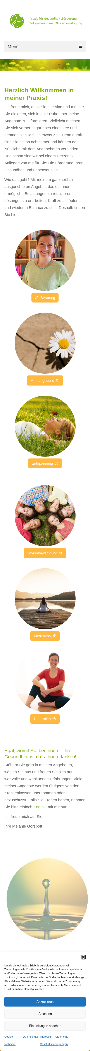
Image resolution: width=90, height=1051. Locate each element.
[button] (83, 957)
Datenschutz (30, 1036)
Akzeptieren (45, 1001)
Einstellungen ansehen (45, 1026)
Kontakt (40, 807)
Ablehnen (45, 1014)
